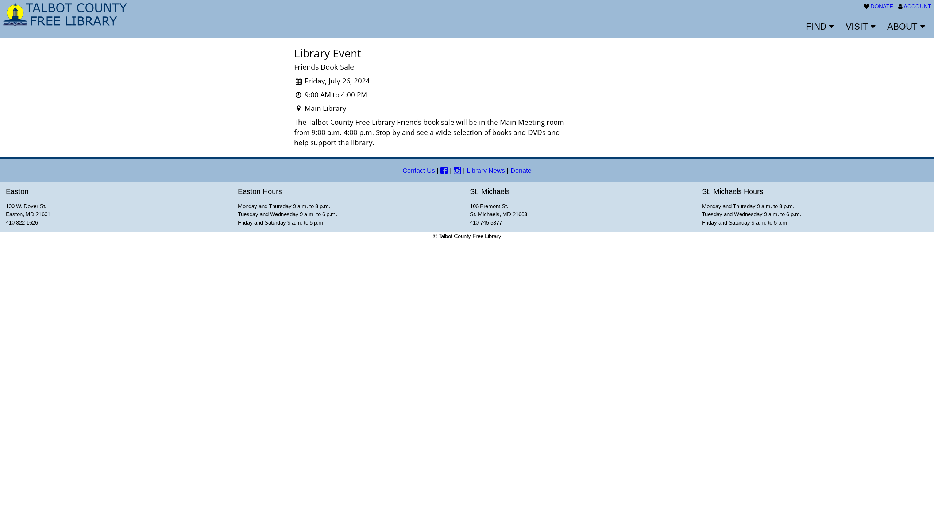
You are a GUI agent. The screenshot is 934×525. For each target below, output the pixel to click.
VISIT (858, 26)
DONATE (882, 6)
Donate (521, 170)
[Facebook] (444, 170)
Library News (486, 170)
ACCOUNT (917, 6)
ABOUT (903, 26)
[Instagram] (457, 170)
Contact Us (418, 170)
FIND (817, 26)
